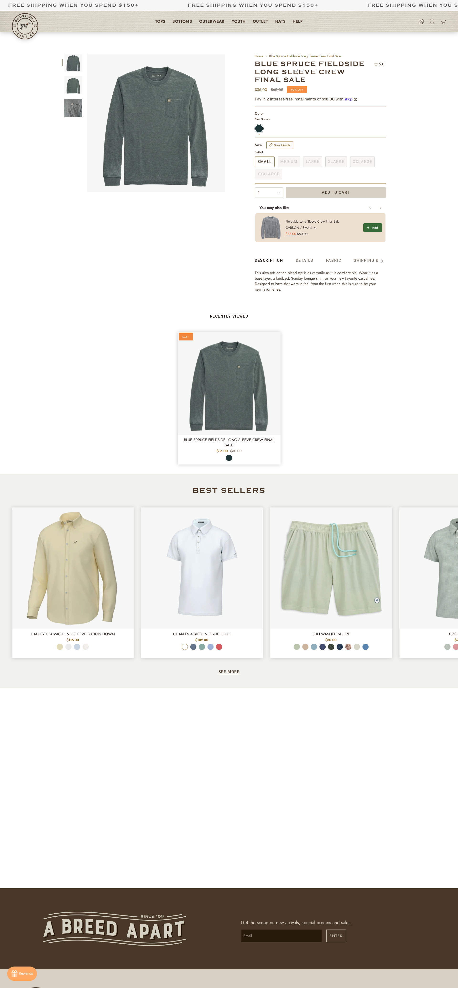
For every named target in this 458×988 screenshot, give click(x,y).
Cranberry (219, 647)
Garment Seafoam (297, 647)
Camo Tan (348, 647)
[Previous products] (370, 207)
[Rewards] (22, 974)
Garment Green (357, 647)
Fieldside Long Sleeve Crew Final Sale (312, 221)
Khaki (305, 647)
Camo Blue (340, 647)
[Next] (451, 563)
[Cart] (443, 21)
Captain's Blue (314, 647)
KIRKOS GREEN (447, 647)
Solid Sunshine (60, 647)
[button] (160, 21)
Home (259, 56)
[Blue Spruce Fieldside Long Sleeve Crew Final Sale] (229, 383)
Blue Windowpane (86, 647)
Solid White (68, 647)
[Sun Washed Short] (331, 568)
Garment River (365, 647)
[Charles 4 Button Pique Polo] (202, 568)
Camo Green (331, 647)
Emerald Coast (202, 647)
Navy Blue (322, 647)
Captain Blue (193, 647)
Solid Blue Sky (77, 647)
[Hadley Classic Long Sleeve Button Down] (73, 568)
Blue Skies (210, 647)
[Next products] (380, 207)
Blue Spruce (229, 458)
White (185, 647)
